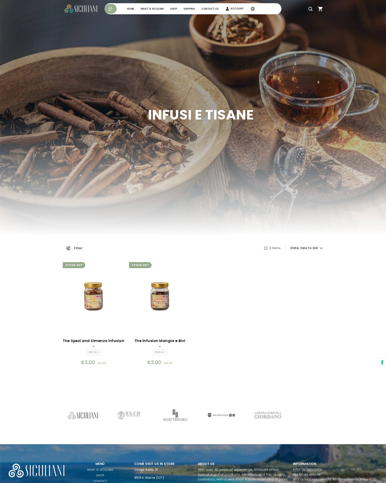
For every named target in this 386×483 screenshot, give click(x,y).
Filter (78, 248)
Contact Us (210, 8)
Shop (173, 8)
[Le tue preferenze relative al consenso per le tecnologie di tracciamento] (382, 362)
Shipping (189, 8)
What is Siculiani (152, 8)
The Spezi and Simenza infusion (93, 340)
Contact (100, 481)
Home (130, 8)
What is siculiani (100, 470)
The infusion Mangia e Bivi (159, 340)
